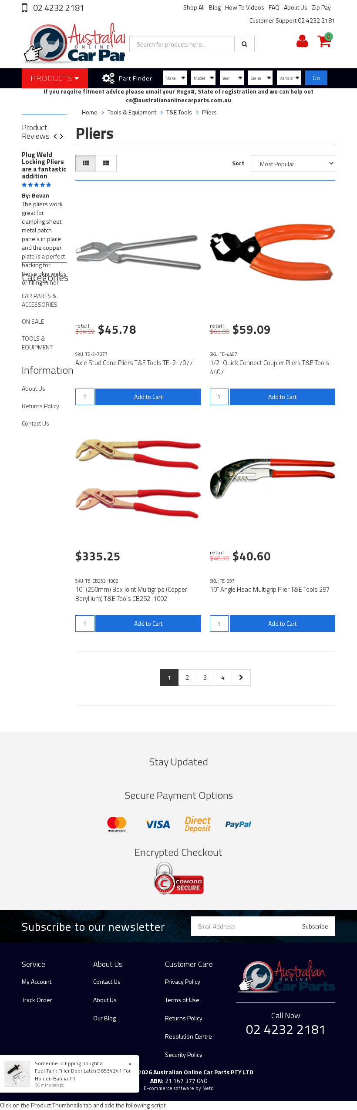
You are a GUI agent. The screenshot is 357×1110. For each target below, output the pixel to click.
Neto (208, 1088)
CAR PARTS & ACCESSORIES (39, 300)
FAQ (274, 7)
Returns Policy (40, 405)
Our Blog (104, 1018)
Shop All (194, 7)
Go (316, 77)
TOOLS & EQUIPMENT (37, 343)
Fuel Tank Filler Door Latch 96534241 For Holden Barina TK (83, 1074)
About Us (295, 7)
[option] (44, 221)
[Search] (244, 44)
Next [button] (65, 136)
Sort (238, 163)
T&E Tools (179, 112)
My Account (36, 981)
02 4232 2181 (57, 7)
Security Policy (183, 1054)
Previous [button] (58, 136)
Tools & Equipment (132, 112)
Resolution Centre (188, 1036)
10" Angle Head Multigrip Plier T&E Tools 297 (270, 589)
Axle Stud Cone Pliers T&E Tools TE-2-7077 (134, 363)
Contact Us (35, 423)
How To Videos (244, 7)
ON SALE (33, 321)
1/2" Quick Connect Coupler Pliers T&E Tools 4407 (269, 367)
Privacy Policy (182, 981)
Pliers (209, 112)
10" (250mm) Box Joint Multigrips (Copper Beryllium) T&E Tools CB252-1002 (131, 594)
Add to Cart (148, 396)
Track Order (37, 999)
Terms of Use (182, 999)
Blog (215, 7)
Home (90, 112)
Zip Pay (321, 7)
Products (52, 78)
